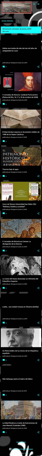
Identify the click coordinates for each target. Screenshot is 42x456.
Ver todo (5, 31)
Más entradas (21, 442)
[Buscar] (34, 4)
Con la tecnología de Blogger (22, 449)
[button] (38, 67)
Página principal (7, 21)
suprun (26, 453)
